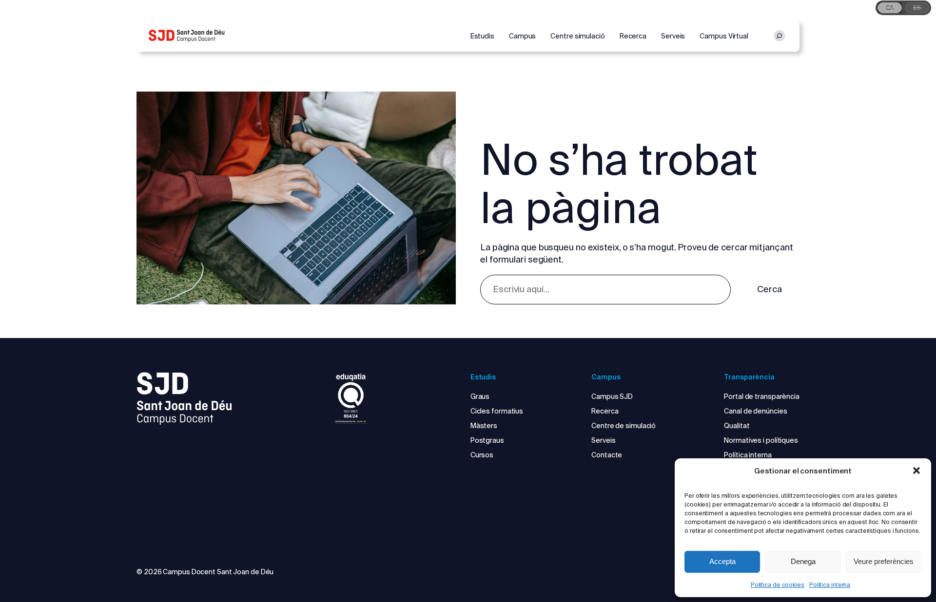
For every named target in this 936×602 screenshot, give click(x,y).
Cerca (769, 289)
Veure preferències (884, 561)
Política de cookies (777, 584)
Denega (803, 561)
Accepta (722, 561)
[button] (916, 470)
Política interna (829, 584)
